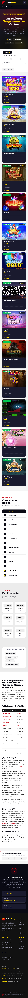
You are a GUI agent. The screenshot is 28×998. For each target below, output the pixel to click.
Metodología (21, 946)
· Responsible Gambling (10, 981)
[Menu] (24, 2)
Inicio (3, 6)
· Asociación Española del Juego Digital (13, 975)
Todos (7, 52)
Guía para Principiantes (7, 939)
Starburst (5, 725)
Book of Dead (6, 722)
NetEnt (18, 59)
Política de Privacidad (7, 957)
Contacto (21, 948)
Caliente (4, 823)
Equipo (20, 943)
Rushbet (20, 766)
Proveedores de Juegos (7, 947)
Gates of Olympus (7, 716)
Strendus (12, 823)
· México (6, 968)
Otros (6, 62)
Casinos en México (21, 921)
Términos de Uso (6, 959)
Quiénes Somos (20, 940)
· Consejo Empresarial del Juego (12, 978)
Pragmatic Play (9, 55)
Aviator (4, 746)
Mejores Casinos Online (22, 933)
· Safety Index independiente (12, 983)
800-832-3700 (8, 894)
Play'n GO (7, 59)
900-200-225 (8, 907)
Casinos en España (21, 929)
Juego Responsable (7, 954)
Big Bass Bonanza (7, 719)
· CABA (15, 968)
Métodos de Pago (6, 942)
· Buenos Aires (7, 971)
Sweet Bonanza (6, 713)
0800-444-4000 (9, 900)
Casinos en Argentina (21, 925)
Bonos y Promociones (7, 944)
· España (17, 971)
